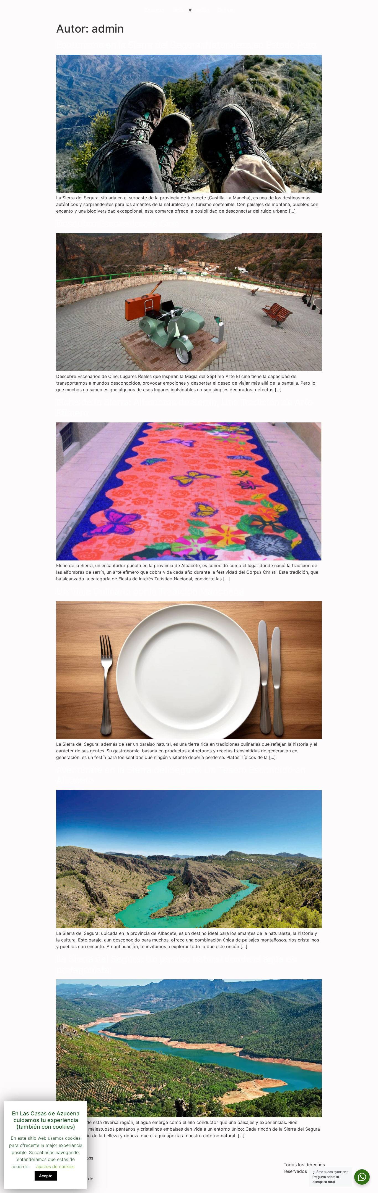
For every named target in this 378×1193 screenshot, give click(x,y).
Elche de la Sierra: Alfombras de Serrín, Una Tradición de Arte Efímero (184, 407)
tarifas (202, 10)
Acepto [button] (45, 1175)
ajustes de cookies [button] (55, 1166)
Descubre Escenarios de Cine (117, 223)
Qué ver (226, 10)
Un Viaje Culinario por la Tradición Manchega (150, 591)
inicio (177, 10)
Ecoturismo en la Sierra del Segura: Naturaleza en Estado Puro (186, 44)
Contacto (154, 10)
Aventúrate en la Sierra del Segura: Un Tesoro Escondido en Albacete (180, 775)
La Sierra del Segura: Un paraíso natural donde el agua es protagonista (176, 964)
